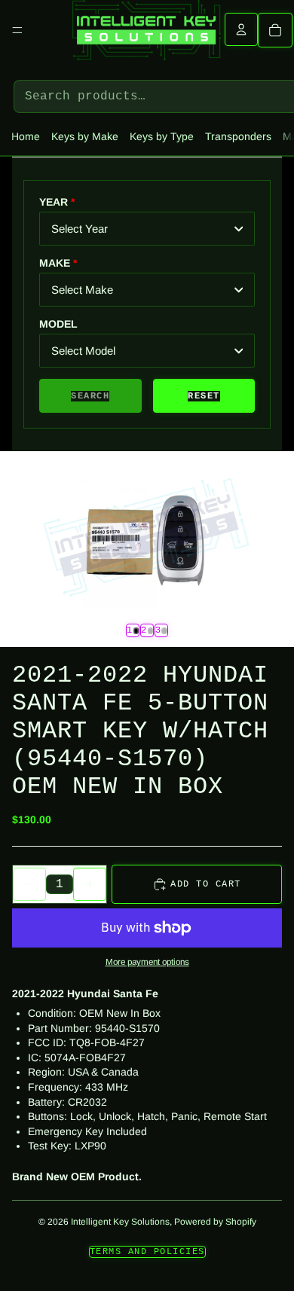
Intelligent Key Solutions (120, 1221)
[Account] (241, 29)
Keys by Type (162, 136)
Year (53, 202)
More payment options (147, 961)
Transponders (238, 136)
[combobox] (147, 229)
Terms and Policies (147, 1252)
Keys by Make (84, 136)
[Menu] (17, 30)
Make (54, 263)
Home (25, 136)
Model (58, 324)
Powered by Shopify (215, 1221)
